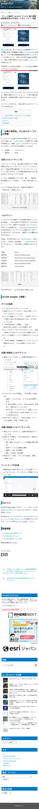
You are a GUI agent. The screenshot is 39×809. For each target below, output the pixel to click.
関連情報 (5, 123)
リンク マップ (33, 60)
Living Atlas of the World (27, 227)
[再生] (6, 495)
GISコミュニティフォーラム (11, 758)
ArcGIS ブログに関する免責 (10, 609)
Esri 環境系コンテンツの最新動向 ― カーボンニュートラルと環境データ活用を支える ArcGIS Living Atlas (23, 719)
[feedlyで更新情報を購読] (2, 554)
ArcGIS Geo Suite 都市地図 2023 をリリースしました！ (21, 579)
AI (3, 754)
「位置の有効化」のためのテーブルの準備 (16, 115)
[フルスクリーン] (36, 495)
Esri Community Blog (9, 756)
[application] (21, 486)
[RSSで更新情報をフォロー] (6, 554)
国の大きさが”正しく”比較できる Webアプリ (22, 678)
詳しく (26, 602)
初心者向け (6, 763)
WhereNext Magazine (9, 760)
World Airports (26, 239)
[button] (21, 486)
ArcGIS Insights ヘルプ (11, 536)
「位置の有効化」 (19, 141)
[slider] (19, 495)
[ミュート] (33, 495)
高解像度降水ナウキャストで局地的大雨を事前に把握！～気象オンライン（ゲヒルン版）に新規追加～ (23, 702)
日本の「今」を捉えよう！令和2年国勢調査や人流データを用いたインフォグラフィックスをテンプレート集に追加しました (19, 571)
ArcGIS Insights (25, 25)
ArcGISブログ (7, 4)
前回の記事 (5, 49)
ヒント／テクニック (10, 25)
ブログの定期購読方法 (8, 605)
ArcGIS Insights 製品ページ (13, 533)
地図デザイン (7, 765)
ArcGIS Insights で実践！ (10, 118)
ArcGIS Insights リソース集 (13, 538)
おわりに (5, 120)
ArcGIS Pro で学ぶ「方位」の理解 (19, 728)
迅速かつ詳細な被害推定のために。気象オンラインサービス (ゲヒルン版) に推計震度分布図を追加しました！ (23, 691)
